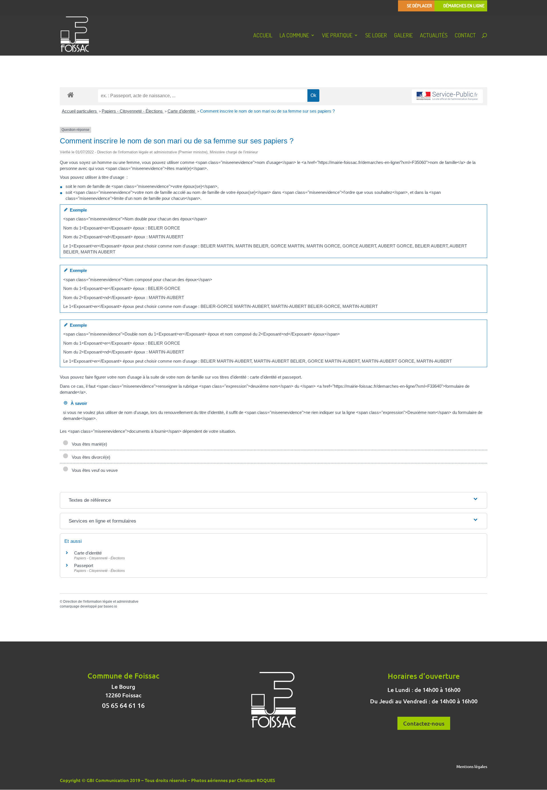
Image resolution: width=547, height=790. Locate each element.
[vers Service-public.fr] (447, 96)
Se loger (376, 36)
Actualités (434, 36)
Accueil (262, 36)
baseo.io (110, 606)
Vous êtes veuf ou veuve (94, 470)
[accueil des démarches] (70, 94)
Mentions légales (471, 767)
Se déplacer (419, 6)
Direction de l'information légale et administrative (100, 602)
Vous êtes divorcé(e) (90, 457)
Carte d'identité (182, 111)
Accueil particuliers (80, 111)
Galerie (403, 36)
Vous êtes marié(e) (88, 444)
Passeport (83, 565)
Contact (465, 36)
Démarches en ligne (463, 6)
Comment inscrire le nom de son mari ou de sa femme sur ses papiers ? (267, 111)
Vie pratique (337, 36)
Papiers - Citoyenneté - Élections (133, 111)
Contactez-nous (423, 723)
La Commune (294, 36)
